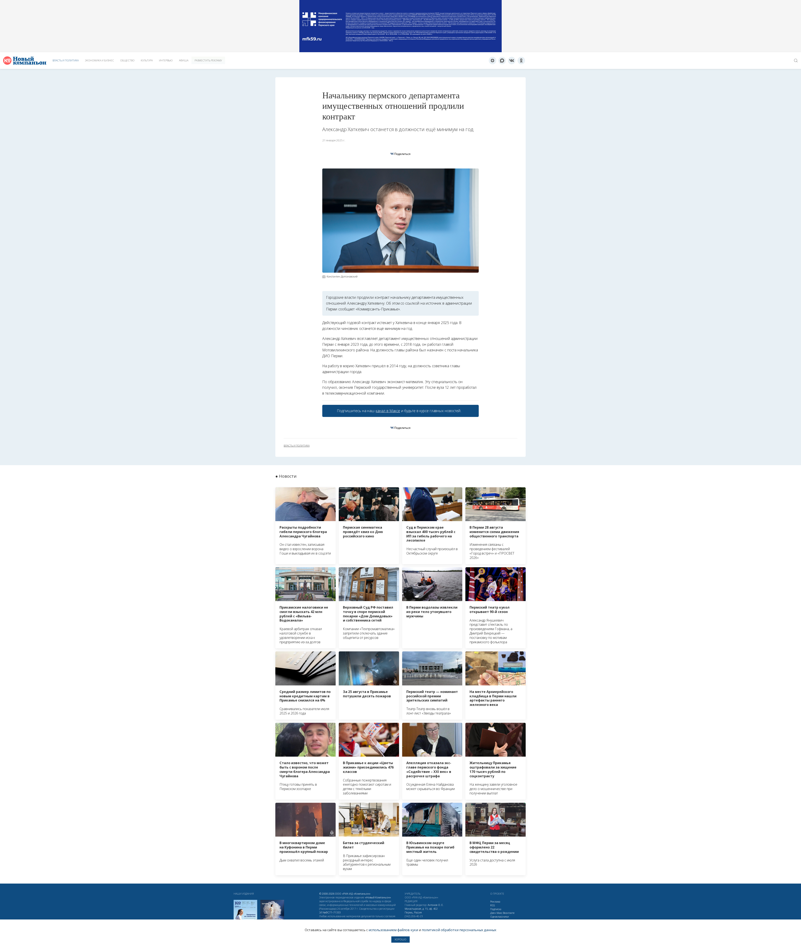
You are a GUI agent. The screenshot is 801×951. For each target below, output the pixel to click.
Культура (147, 60)
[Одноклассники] (521, 60)
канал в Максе (388, 410)
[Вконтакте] (511, 60)
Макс (499, 913)
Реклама (495, 901)
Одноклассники (499, 916)
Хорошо (400, 939)
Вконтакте (509, 913)
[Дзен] (492, 60)
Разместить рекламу (208, 60)
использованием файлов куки (393, 930)
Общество (127, 60)
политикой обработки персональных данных (459, 930)
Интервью (166, 60)
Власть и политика (66, 60)
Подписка (495, 909)
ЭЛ (330, 912)
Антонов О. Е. (435, 905)
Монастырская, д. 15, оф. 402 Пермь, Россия (421, 910)
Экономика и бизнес (99, 60)
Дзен (493, 913)
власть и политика (297, 445)
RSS (492, 905)
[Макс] (502, 60)
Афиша (183, 60)
